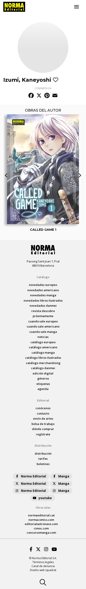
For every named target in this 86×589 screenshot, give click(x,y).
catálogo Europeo (43, 342)
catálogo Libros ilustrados (43, 358)
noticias (43, 337)
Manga (63, 476)
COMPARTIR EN (43, 88)
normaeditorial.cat (41, 515)
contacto (43, 413)
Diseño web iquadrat (43, 570)
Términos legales (43, 562)
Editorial (43, 400)
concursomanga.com (41, 533)
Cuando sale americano (43, 326)
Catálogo (43, 277)
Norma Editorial (33, 476)
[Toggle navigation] (76, 6)
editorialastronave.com (41, 524)
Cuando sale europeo (43, 321)
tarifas (43, 459)
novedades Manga (43, 295)
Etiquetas (43, 384)
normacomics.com (41, 520)
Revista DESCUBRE (43, 311)
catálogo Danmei (43, 368)
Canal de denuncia (43, 566)
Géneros (43, 378)
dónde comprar (43, 429)
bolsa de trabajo (43, 424)
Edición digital (43, 373)
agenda (43, 389)
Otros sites (43, 508)
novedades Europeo (43, 285)
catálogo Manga (43, 353)
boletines (43, 464)
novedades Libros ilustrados (43, 300)
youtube (45, 498)
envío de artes (43, 418)
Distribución (43, 446)
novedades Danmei (43, 306)
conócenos (43, 408)
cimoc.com (41, 528)
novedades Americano (43, 290)
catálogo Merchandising (43, 363)
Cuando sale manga (43, 332)
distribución (43, 453)
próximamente (43, 316)
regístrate (43, 434)
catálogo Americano (43, 347)
